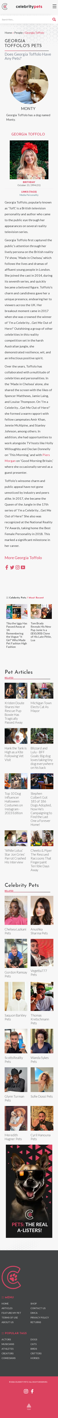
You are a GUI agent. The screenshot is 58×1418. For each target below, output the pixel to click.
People (18, 32)
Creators (7, 1353)
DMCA (34, 1312)
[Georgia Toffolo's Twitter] (12, 567)
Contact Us (37, 1308)
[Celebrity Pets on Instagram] (26, 1390)
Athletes (7, 1348)
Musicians (8, 1344)
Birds (33, 1348)
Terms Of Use (10, 1317)
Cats (33, 1344)
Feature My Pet (11, 1312)
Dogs (33, 1339)
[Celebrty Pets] (29, 7)
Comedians (8, 1358)
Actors (6, 1339)
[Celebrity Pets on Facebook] (32, 1390)
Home (8, 32)
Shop (33, 1303)
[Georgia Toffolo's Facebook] (7, 567)
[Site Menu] (54, 6)
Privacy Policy (39, 1317)
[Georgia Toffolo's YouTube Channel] (23, 567)
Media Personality (29, 195)
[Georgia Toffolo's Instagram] (17, 567)
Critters (35, 1353)
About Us (7, 1322)
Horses (34, 1358)
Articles (7, 1308)
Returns (35, 1322)
